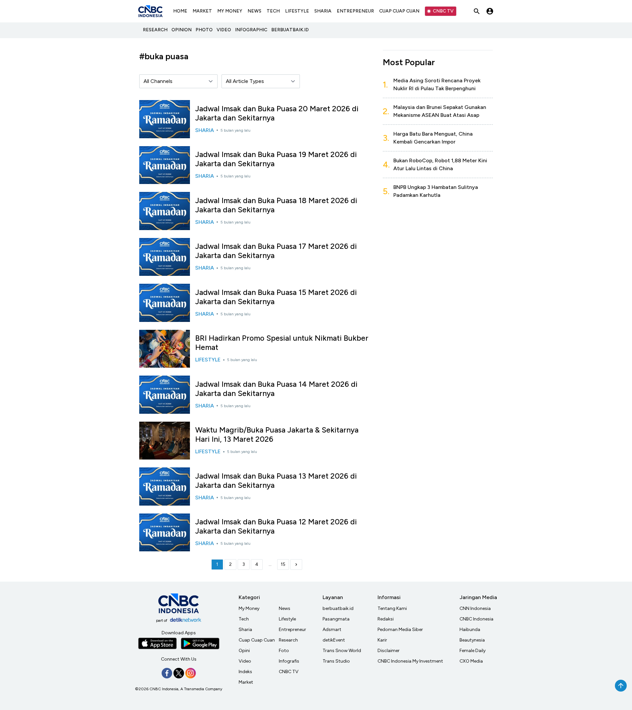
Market (246, 682)
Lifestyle (287, 619)
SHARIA (322, 11)
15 (283, 564)
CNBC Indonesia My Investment (410, 661)
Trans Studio (336, 661)
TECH (273, 11)
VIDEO (224, 30)
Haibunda (470, 629)
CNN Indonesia (475, 608)
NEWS (254, 11)
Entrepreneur (292, 629)
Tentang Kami (392, 608)
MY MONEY (229, 11)
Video (245, 661)
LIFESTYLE (297, 11)
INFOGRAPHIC (251, 30)
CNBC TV (443, 11)
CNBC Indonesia (476, 619)
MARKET (202, 11)
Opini (244, 650)
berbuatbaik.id (338, 608)
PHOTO (204, 30)
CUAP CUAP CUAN (399, 11)
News (284, 608)
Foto (284, 650)
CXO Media (471, 661)
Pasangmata (336, 619)
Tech (244, 619)
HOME (180, 11)
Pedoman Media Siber (400, 629)
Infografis (289, 661)
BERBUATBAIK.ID (290, 30)
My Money (249, 608)
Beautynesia (472, 640)
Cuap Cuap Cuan (257, 640)
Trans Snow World (342, 650)
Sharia (245, 629)
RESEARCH (155, 30)
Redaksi (386, 619)
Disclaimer (389, 650)
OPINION (181, 30)
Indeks (245, 671)
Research (288, 640)
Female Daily (473, 650)
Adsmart (332, 629)
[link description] (296, 564)
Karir (382, 640)
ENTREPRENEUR (355, 11)
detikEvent (334, 640)
